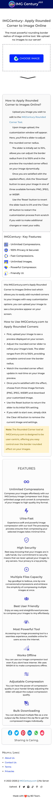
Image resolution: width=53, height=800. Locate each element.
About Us (10, 758)
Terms (8, 766)
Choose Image (29, 58)
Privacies (9, 771)
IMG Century (29, 3)
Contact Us (10, 762)
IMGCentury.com (28, 780)
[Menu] (4, 3)
